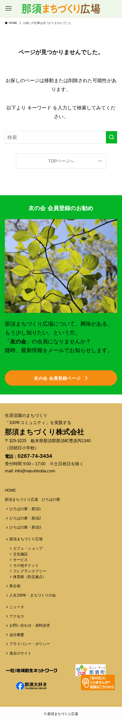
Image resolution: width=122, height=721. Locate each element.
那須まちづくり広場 (26, 539)
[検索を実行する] (111, 137)
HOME (10, 491)
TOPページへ (61, 161)
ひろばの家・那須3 (25, 527)
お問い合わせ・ (22, 626)
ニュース (16, 607)
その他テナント (26, 566)
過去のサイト (20, 653)
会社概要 (16, 635)
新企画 (14, 586)
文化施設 (20, 554)
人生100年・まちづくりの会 (32, 595)
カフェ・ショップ (28, 548)
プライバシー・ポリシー (29, 644)
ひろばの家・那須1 (25, 509)
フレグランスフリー (29, 571)
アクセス (16, 616)
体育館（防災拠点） (29, 577)
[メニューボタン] (8, 8)
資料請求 (42, 626)
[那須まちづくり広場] (60, 8)
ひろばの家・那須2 (25, 518)
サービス (20, 560)
